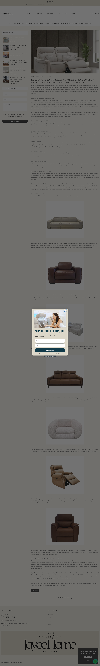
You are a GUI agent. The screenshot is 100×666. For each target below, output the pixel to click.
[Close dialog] (65, 310)
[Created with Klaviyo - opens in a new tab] (50, 356)
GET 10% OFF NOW (50, 350)
